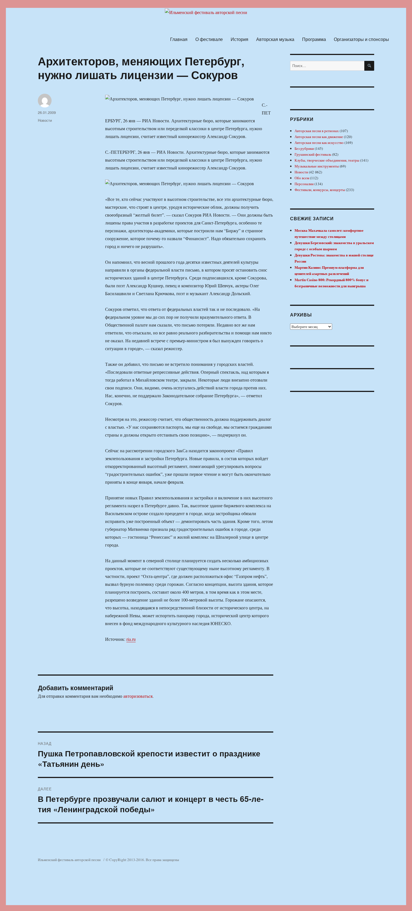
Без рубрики (304, 148)
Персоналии (304, 183)
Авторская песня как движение (319, 136)
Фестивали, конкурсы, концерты (320, 189)
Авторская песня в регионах (317, 130)
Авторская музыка (275, 39)
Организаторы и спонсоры (361, 39)
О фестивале (209, 39)
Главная (179, 39)
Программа (314, 39)
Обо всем (302, 177)
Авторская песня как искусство (319, 142)
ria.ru (131, 639)
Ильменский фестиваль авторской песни (69, 859)
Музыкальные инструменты (317, 166)
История (239, 39)
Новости (45, 120)
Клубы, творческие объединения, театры (327, 160)
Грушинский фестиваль (313, 154)
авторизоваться (137, 696)
